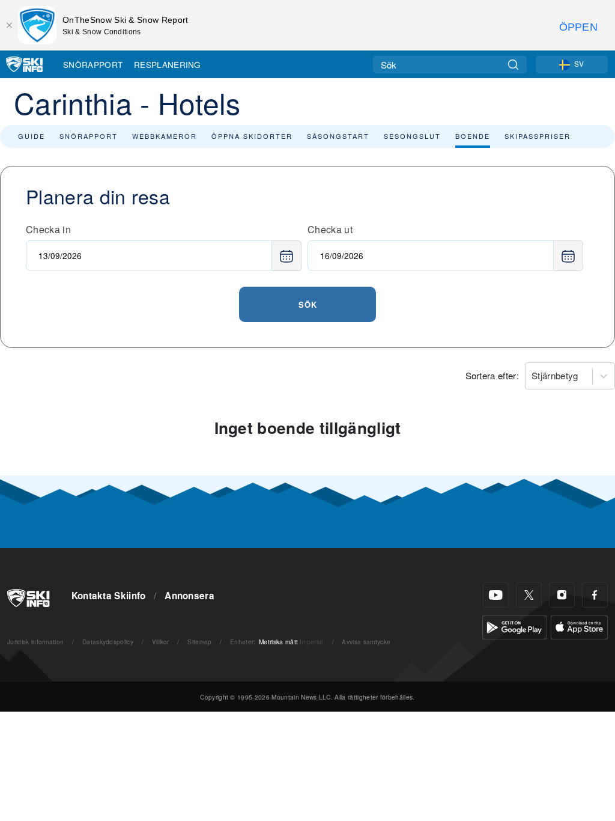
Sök (307, 304)
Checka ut (330, 229)
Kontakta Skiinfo (108, 595)
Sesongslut (412, 136)
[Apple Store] (579, 626)
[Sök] (513, 64)
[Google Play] (514, 626)
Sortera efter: (492, 375)
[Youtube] (496, 595)
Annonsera (189, 595)
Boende (472, 136)
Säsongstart (338, 136)
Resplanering (167, 64)
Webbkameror (164, 136)
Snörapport (93, 64)
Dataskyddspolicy (107, 641)
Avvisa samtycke (366, 641)
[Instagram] (562, 595)
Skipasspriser (537, 136)
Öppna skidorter (251, 136)
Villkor (160, 641)
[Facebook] (595, 595)
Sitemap (199, 641)
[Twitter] (529, 595)
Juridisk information (35, 641)
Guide (31, 136)
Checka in (48, 229)
